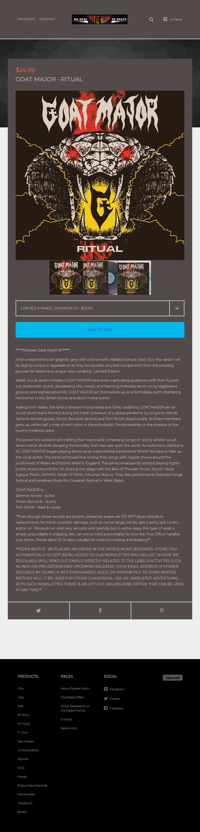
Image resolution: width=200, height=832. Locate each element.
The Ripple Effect (72, 697)
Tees (20, 706)
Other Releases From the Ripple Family (75, 708)
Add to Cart (100, 330)
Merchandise (26, 794)
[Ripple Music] (100, 19)
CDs (20, 688)
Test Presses (26, 741)
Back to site (69, 728)
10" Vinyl (24, 723)
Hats (21, 697)
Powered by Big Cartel (172, 678)
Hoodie (22, 776)
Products (26, 19)
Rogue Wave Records (32, 785)
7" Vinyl (23, 732)
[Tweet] (38, 610)
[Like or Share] (100, 610)
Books (22, 812)
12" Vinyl (23, 715)
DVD (21, 768)
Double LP (25, 803)
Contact (47, 19)
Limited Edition (28, 750)
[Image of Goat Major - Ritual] (66, 278)
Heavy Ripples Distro (75, 688)
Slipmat (23, 759)
